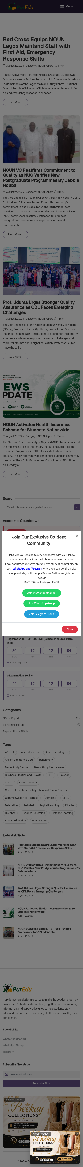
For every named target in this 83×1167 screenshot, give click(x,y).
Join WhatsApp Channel (41, 592)
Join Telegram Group (41, 614)
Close (70, 629)
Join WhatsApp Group (41, 603)
